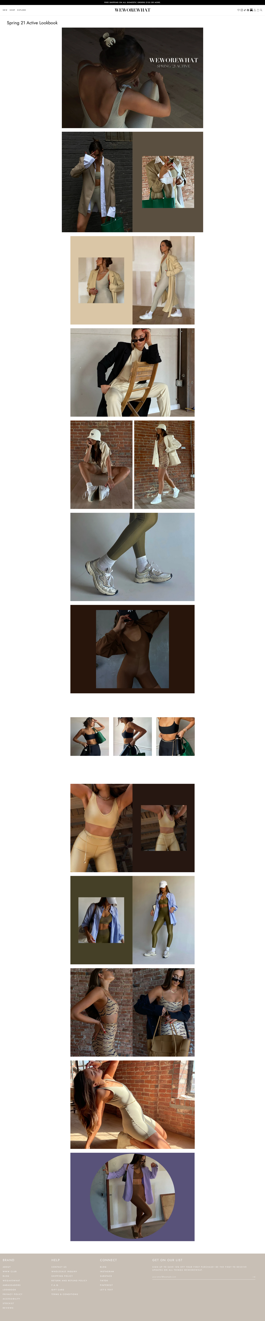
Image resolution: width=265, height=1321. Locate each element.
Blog (6, 1276)
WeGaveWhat (11, 1280)
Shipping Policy (62, 1276)
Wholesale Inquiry (64, 1271)
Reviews (8, 1308)
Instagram (107, 1271)
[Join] (251, 1277)
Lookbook (9, 1289)
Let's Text (106, 1289)
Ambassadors (12, 1285)
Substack (106, 1276)
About (7, 1267)
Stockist (8, 1303)
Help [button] (55, 1260)
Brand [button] (9, 1260)
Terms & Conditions (64, 1294)
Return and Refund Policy (69, 1280)
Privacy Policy (13, 1294)
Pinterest (106, 1285)
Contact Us (59, 1267)
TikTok (104, 1280)
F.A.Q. (55, 1285)
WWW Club (10, 1271)
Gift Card (57, 1289)
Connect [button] (108, 1260)
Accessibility (11, 1298)
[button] (12, 10)
